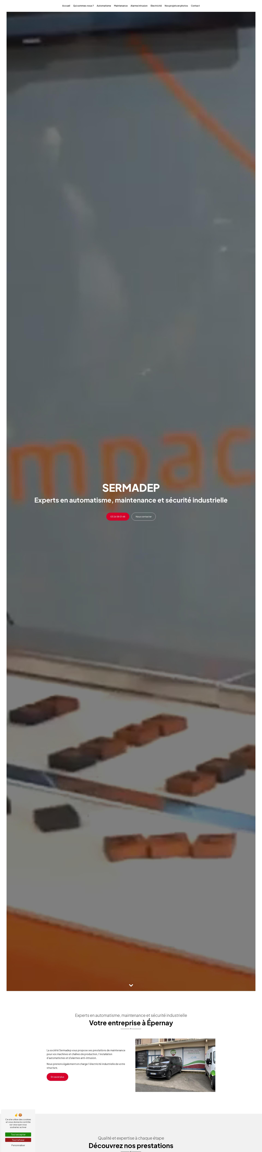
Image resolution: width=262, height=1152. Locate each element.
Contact (195, 5)
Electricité (156, 5)
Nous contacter (144, 516)
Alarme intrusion (139, 5)
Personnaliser (18, 1145)
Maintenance (121, 5)
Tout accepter (18, 1134)
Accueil (66, 5)
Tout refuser (18, 1139)
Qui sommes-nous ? (83, 5)
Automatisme (104, 5)
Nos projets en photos (176, 5)
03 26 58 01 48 (117, 516)
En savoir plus (57, 1077)
